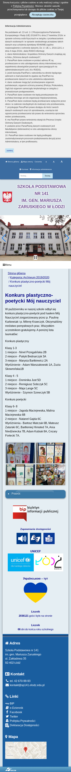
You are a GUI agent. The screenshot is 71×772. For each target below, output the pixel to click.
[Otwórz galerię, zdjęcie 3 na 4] (20, 474)
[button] (4, 238)
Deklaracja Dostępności (24, 725)
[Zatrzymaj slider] (35, 257)
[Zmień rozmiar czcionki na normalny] (46, 162)
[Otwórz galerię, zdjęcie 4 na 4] (50, 474)
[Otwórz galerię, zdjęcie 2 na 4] (50, 453)
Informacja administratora (41, 169)
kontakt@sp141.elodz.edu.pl (27, 685)
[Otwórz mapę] (26, 750)
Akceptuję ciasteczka (42, 14)
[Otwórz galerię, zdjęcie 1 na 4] (20, 453)
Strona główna (13, 162)
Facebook (15, 712)
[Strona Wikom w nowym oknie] (10, 769)
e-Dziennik (16, 707)
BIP (11, 703)
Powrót (16, 493)
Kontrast (24, 169)
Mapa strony (28, 162)
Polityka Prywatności (22, 720)
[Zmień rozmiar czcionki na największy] (62, 162)
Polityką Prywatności (23, 6)
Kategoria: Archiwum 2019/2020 (29, 277)
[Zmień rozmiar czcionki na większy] (54, 162)
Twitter (13, 716)
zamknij (10, 151)
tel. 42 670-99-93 (20, 680)
